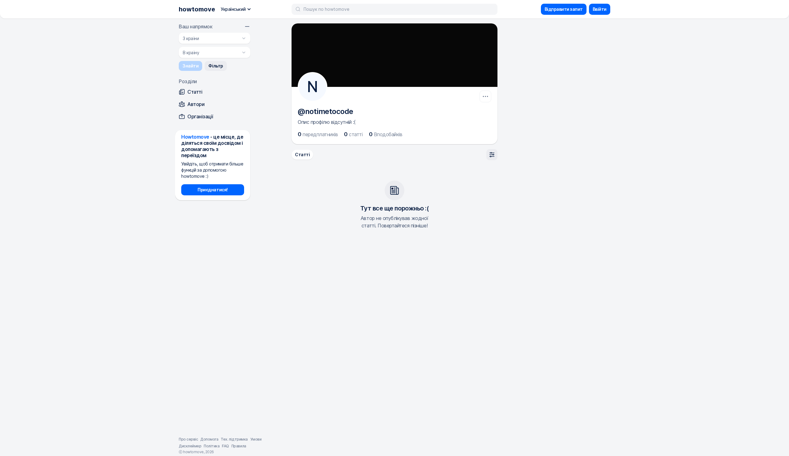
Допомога (209, 439)
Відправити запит (564, 9)
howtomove (197, 9)
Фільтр (215, 65)
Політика (211, 446)
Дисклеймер (190, 446)
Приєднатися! (212, 189)
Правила (238, 446)
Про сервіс (188, 439)
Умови (256, 439)
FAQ (225, 446)
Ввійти (600, 9)
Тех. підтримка (234, 439)
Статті (302, 154)
